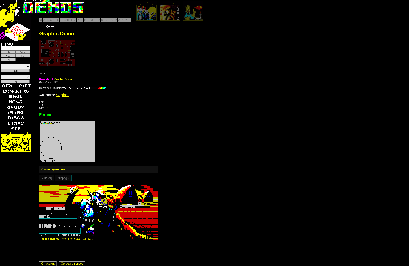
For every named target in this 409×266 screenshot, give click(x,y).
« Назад (47, 178)
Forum (45, 115)
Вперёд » (63, 178)
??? (47, 107)
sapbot (62, 95)
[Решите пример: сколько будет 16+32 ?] (66, 186)
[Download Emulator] (84, 88)
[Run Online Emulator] (57, 53)
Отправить (48, 263)
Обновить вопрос (72, 263)
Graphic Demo (63, 79)
